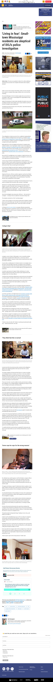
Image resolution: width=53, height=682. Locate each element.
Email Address (5, 636)
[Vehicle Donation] (43, 78)
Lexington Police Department (10, 608)
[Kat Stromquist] (4, 621)
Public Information (22, 671)
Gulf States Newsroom (21, 606)
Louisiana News (12, 606)
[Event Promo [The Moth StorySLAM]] (43, 63)
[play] (3, 5)
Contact (42, 669)
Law (2, 21)
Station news (5, 657)
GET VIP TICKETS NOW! (43, 52)
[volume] (6, 5)
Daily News (5, 650)
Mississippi (20, 608)
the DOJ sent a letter (11, 207)
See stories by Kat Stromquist (14, 623)
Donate (48, 1)
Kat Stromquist (18, 53)
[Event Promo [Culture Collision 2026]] (43, 27)
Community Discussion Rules (23, 669)
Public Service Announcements (32, 667)
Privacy (31, 669)
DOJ (28, 606)
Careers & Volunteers (44, 671)
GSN (14, 25)
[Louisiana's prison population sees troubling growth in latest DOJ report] (5, 437)
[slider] (7, 5)
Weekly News (5, 651)
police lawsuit (26, 608)
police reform (7, 611)
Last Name (4, 645)
